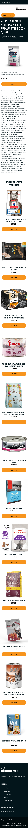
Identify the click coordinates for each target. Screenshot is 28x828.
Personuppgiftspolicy (8, 825)
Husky (6, 788)
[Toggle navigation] (3, 8)
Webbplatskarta (21, 825)
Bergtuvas (7, 791)
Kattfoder (14, 72)
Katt (10, 72)
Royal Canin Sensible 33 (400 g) (14, 554)
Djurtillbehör (8, 15)
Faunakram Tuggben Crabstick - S (14, 647)
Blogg (6, 797)
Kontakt (14, 823)
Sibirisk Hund (8, 794)
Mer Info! (14, 84)
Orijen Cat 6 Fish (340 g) (14, 508)
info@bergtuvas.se (6, 2)
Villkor (19, 823)
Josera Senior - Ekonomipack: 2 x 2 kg (14, 601)
